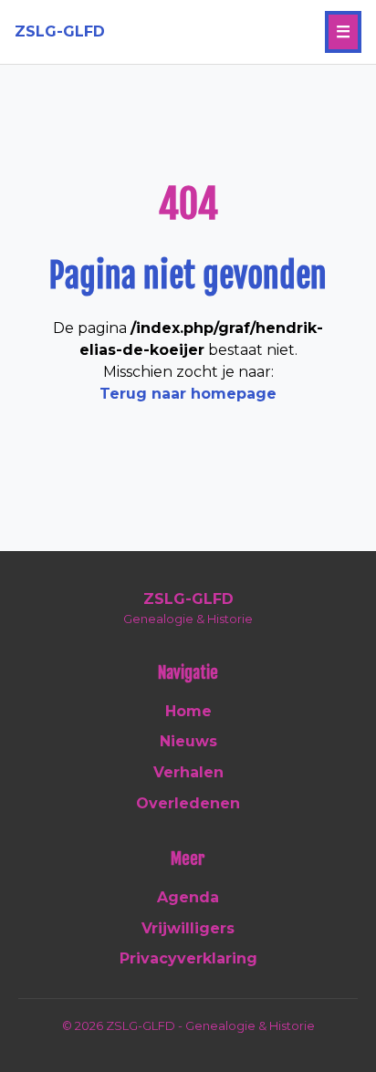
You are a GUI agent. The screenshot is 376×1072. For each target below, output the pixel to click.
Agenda (188, 897)
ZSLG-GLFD (60, 31)
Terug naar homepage (188, 393)
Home (188, 711)
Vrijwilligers (188, 928)
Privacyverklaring (188, 958)
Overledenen (188, 803)
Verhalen (188, 772)
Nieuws (188, 741)
